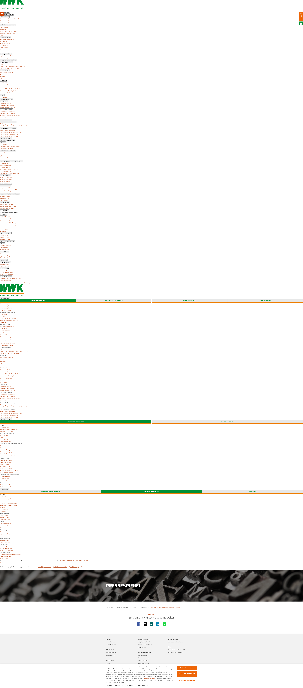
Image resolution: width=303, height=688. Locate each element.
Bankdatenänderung (143, 658)
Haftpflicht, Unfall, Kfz (144, 642)
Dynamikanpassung (143, 663)
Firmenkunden (142, 647)
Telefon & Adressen (111, 644)
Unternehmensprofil (111, 652)
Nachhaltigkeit (110, 660)
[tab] (38, 301)
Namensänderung (143, 660)
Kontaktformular (110, 642)
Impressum (109, 685)
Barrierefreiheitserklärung (175, 642)
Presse (107, 658)
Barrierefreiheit (173, 639)
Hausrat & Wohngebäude (145, 644)
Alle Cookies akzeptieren (187, 668)
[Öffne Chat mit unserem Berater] (301, 23)
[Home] (12, 8)
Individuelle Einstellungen (187, 680)
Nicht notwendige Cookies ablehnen (187, 674)
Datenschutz (119, 685)
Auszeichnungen (110, 655)
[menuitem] (10, 19)
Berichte (108, 663)
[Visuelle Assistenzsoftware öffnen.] (2, 14)
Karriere (2, 563)
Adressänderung (142, 655)
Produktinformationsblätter (176, 652)
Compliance (129, 685)
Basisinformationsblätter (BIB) (176, 650)
